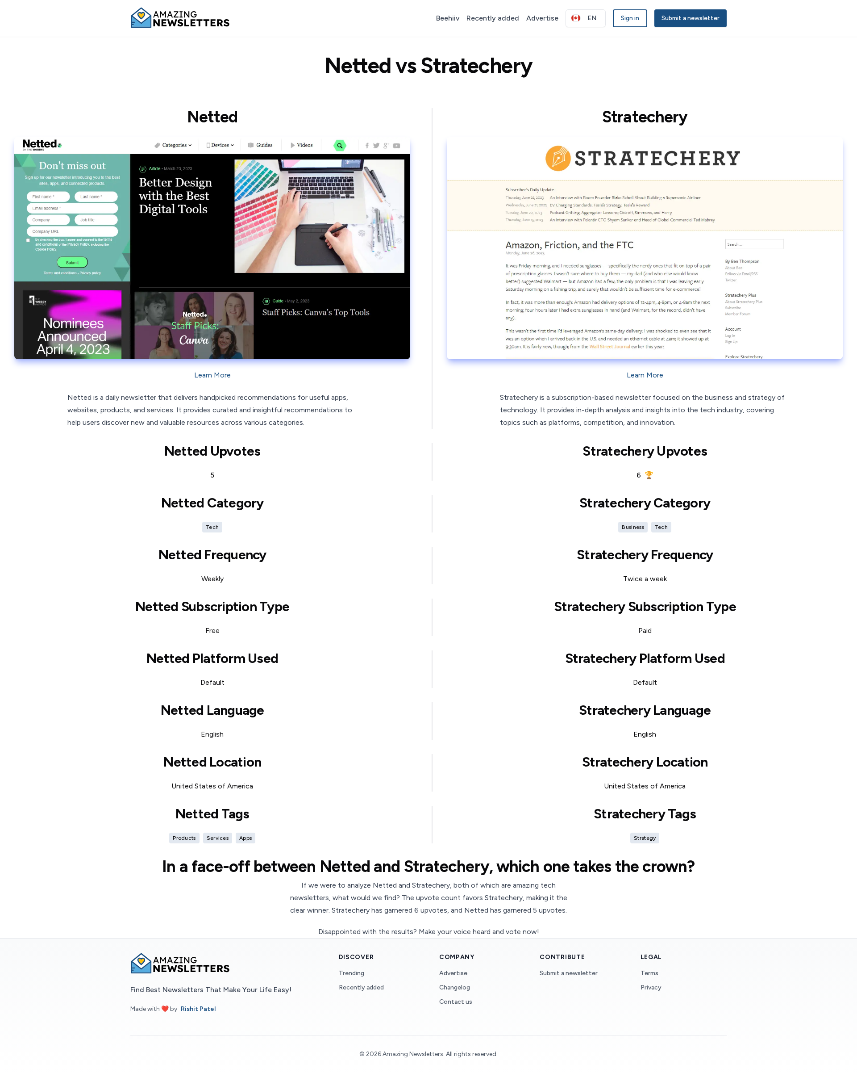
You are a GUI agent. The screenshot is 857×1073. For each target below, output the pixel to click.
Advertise (542, 18)
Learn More (212, 375)
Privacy (651, 987)
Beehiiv (447, 18)
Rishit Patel (198, 1009)
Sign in (630, 18)
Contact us (455, 1002)
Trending (351, 973)
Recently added (492, 18)
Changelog (454, 987)
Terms (649, 973)
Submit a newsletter (690, 18)
